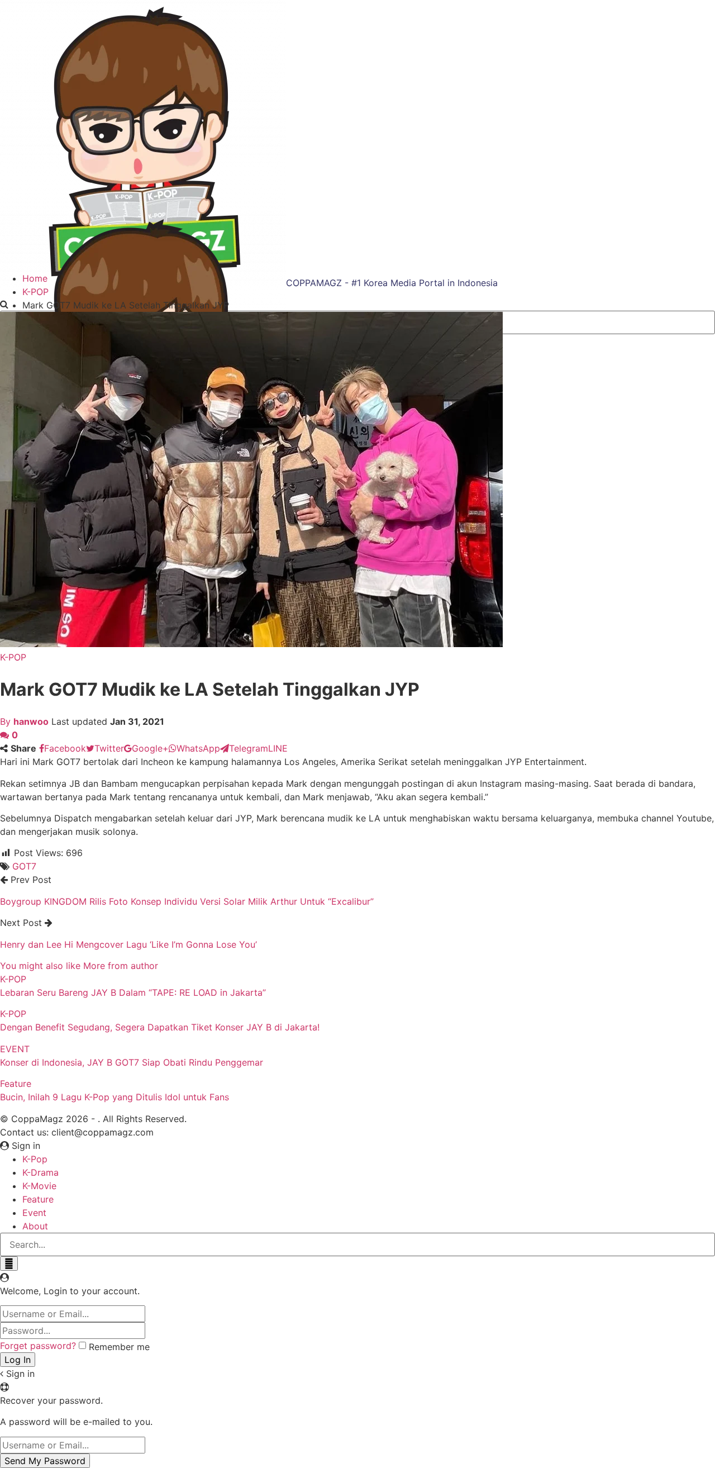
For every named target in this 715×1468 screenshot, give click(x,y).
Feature (15, 1083)
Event (34, 1212)
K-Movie (39, 1185)
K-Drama (40, 1172)
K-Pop (34, 1159)
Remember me (119, 1346)
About (35, 1226)
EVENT (15, 1048)
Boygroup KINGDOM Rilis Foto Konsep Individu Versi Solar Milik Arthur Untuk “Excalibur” (187, 901)
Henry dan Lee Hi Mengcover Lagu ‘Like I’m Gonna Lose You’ (128, 944)
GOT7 (24, 866)
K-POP (13, 657)
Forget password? (38, 1345)
